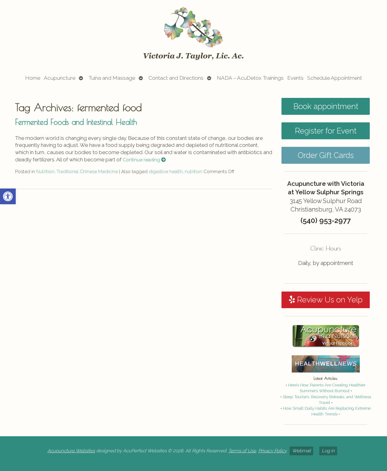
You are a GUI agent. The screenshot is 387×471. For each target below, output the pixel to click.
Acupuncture (59, 78)
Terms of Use (242, 450)
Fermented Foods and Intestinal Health (76, 121)
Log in (328, 450)
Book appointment (325, 106)
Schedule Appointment (334, 78)
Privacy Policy (272, 450)
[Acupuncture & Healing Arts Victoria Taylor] (193, 33)
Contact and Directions (175, 78)
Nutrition (45, 171)
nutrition (193, 171)
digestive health (166, 171)
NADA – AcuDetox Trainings (250, 78)
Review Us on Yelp (329, 299)
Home (32, 78)
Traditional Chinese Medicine (87, 171)
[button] (8, 196)
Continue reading (142, 160)
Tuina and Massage (112, 78)
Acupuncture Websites (71, 450)
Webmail (301, 450)
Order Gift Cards (326, 155)
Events (295, 78)
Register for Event (325, 130)
